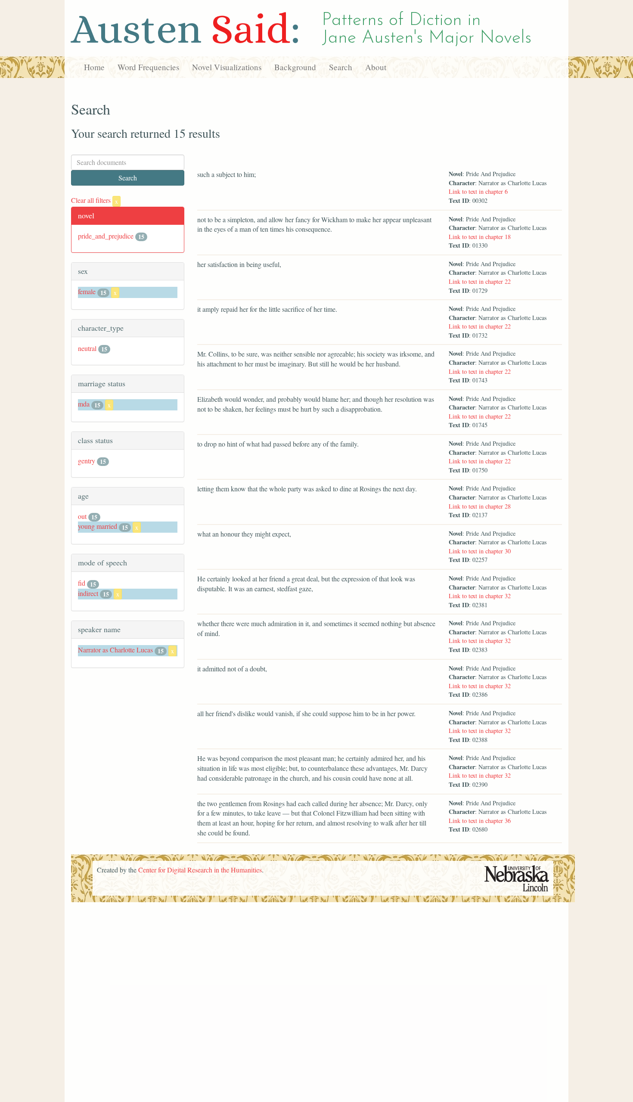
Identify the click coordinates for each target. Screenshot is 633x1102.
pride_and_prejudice (105, 235)
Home (94, 67)
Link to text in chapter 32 (480, 596)
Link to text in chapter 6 (478, 191)
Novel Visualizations (226, 67)
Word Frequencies (148, 67)
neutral (87, 348)
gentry (86, 460)
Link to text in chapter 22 (480, 281)
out (82, 516)
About (375, 67)
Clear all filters (94, 200)
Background (295, 67)
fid (81, 582)
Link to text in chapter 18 (480, 237)
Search (340, 67)
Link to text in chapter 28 (480, 506)
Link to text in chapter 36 (480, 820)
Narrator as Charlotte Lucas (115, 649)
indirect (88, 593)
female (87, 291)
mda (84, 403)
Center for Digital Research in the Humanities (200, 869)
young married (97, 526)
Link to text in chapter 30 (480, 551)
